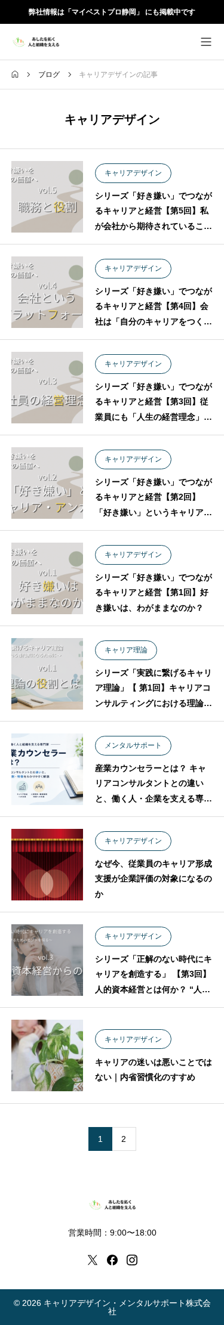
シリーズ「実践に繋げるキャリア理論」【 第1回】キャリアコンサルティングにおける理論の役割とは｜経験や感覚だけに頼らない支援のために (153, 703)
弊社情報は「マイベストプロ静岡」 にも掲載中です (112, 12)
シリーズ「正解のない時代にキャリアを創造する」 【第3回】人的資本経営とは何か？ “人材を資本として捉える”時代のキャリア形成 (153, 989)
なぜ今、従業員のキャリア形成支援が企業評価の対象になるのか (153, 878)
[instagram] (132, 1260)
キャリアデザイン (133, 173)
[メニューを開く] (206, 42)
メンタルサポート (133, 745)
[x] (92, 1260)
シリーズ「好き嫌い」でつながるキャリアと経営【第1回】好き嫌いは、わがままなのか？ (153, 592)
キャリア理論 (126, 650)
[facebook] (112, 1260)
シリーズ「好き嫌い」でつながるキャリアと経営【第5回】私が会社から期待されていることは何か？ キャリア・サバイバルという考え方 (153, 226)
